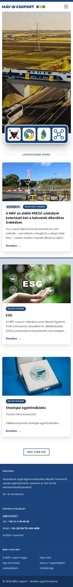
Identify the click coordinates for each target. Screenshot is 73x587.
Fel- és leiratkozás (13, 494)
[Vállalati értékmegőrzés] (43, 134)
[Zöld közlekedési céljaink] (29, 134)
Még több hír (36, 452)
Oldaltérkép (47, 568)
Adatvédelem (10, 568)
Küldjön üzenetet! (13, 535)
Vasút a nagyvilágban (52, 562)
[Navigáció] (66, 6)
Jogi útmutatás (11, 562)
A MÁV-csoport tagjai (15, 557)
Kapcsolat (45, 557)
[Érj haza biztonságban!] (14, 134)
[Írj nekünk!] (58, 134)
